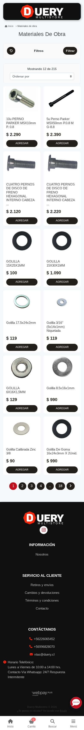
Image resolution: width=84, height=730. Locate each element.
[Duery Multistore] (42, 11)
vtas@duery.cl (44, 654)
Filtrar (70, 50)
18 (60, 486)
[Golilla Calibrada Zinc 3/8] (21, 429)
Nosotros (42, 554)
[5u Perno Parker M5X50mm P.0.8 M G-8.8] (62, 98)
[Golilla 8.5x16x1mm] (62, 367)
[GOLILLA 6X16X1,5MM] (21, 367)
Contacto (42, 608)
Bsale (63, 710)
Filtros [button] (39, 50)
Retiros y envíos (42, 585)
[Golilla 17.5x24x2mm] (21, 302)
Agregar (22, 143)
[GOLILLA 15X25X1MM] (21, 241)
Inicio (10, 26)
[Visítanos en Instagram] (44, 530)
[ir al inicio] (43, 517)
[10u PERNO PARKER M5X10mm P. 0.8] (21, 98)
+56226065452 (44, 639)
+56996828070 (44, 646)
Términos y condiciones (42, 600)
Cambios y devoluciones (42, 592)
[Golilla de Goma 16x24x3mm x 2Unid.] (62, 429)
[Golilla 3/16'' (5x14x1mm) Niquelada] (62, 302)
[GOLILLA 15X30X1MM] (62, 241)
